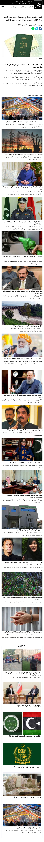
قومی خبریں (32, 25)
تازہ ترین (30, 7)
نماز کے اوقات (18, 1)
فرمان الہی (27, 1)
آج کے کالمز (15, 7)
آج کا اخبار (23, 7)
